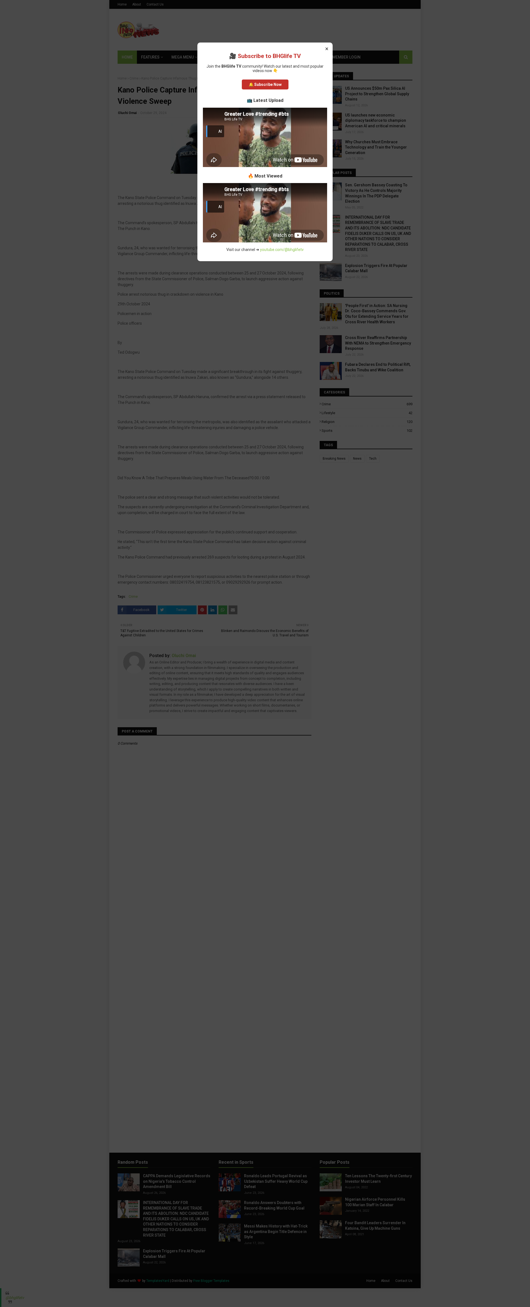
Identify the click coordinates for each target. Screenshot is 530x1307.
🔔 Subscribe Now (265, 84)
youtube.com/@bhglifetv (282, 249)
